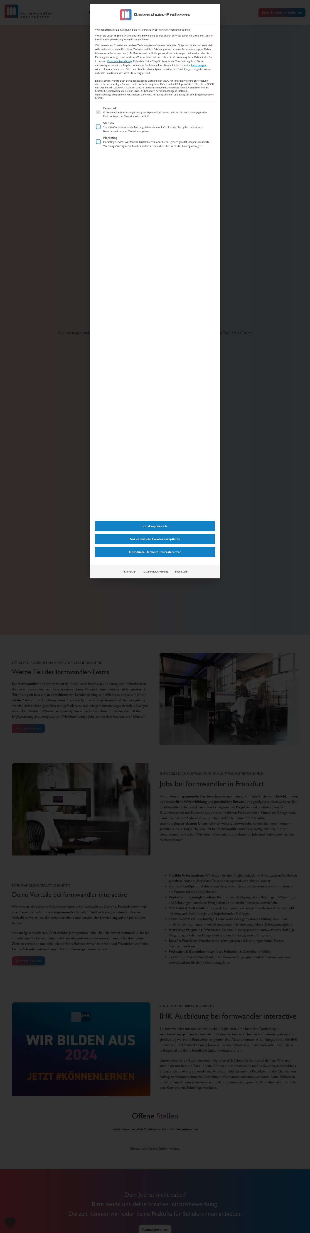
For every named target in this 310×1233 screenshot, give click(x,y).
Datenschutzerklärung (119, 61)
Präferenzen (129, 571)
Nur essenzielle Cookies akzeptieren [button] (155, 539)
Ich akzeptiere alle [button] (155, 526)
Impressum (181, 571)
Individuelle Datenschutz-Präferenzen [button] (155, 552)
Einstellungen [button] (198, 65)
